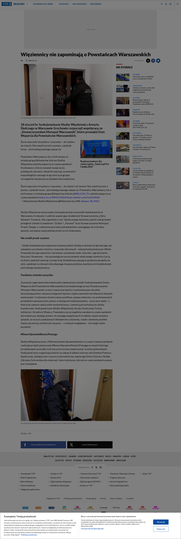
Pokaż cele (161, 529)
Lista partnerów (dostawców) (92, 529)
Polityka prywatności (29, 535)
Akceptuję (161, 522)
